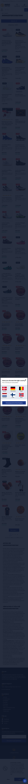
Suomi (13, 397)
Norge (21, 397)
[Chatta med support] (25, 781)
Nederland (5, 397)
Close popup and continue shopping (14, 402)
